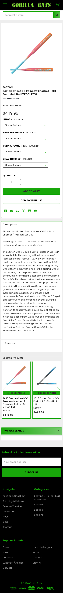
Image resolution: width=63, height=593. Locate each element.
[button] (31, 200)
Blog (5, 522)
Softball (38, 504)
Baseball (39, 509)
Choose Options (16, 393)
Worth (36, 552)
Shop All (38, 515)
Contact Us (9, 511)
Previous (4, 390)
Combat (37, 557)
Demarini (8, 557)
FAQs (5, 516)
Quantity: (9, 175)
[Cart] (58, 4)
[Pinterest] (35, 210)
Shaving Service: (19, 132)
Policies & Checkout (14, 496)
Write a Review (11, 98)
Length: (13, 119)
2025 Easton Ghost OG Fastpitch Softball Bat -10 (46, 401)
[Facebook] (5, 210)
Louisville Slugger (42, 547)
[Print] (17, 210)
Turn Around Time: (21, 145)
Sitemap (7, 527)
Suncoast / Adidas (13, 562)
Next (58, 390)
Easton (6, 547)
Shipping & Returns (13, 501)
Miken (6, 552)
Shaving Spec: (18, 159)
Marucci (7, 568)
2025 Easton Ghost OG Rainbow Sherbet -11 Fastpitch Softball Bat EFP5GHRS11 (15, 403)
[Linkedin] (29, 210)
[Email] (11, 210)
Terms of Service (12, 506)
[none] (31, 53)
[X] (23, 210)
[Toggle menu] (5, 5)
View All (37, 562)
